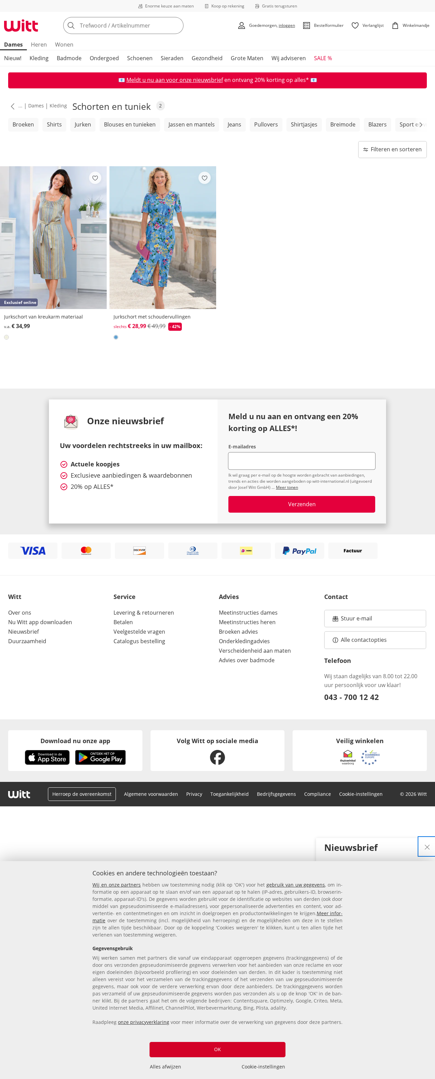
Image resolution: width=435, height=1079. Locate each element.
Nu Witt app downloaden (40, 622)
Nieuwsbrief (23, 631)
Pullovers (266, 124)
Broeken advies (238, 631)
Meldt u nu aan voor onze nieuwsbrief (174, 80)
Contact (336, 597)
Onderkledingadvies (244, 641)
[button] (11, 106)
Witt (14, 597)
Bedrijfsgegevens (276, 794)
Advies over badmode (247, 660)
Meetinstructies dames (248, 612)
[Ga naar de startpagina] (21, 25)
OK (217, 1049)
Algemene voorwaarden (151, 794)
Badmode (69, 58)
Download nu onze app (75, 741)
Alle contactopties (364, 640)
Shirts (54, 124)
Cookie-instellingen (263, 1066)
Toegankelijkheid (229, 794)
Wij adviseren (289, 58)
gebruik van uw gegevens (295, 884)
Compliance (317, 794)
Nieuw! (12, 58)
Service (125, 597)
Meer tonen (287, 487)
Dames (13, 44)
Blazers (377, 124)
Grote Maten (247, 58)
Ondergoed (104, 58)
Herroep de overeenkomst (81, 794)
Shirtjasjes (304, 124)
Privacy (194, 794)
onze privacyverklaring (143, 1022)
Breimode (342, 124)
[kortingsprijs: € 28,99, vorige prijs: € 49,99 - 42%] (162, 237)
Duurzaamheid (27, 641)
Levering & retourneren (144, 612)
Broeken (23, 124)
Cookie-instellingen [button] (361, 794)
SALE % (323, 58)
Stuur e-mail (356, 620)
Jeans (234, 124)
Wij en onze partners (116, 884)
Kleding (39, 58)
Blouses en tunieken (130, 124)
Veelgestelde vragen (139, 631)
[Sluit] (427, 846)
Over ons (19, 612)
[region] (217, 970)
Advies (229, 597)
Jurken (83, 124)
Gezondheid (207, 58)
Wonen (64, 44)
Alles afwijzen (165, 1066)
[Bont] (6, 337)
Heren (39, 44)
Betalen (123, 622)
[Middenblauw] (116, 337)
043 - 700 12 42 (351, 697)
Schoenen (140, 58)
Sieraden (172, 58)
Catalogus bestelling (139, 641)
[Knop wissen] (176, 25)
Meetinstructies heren (247, 622)
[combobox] (138, 25)
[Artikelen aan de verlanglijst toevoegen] (95, 178)
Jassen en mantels (192, 124)
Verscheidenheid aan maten (255, 650)
